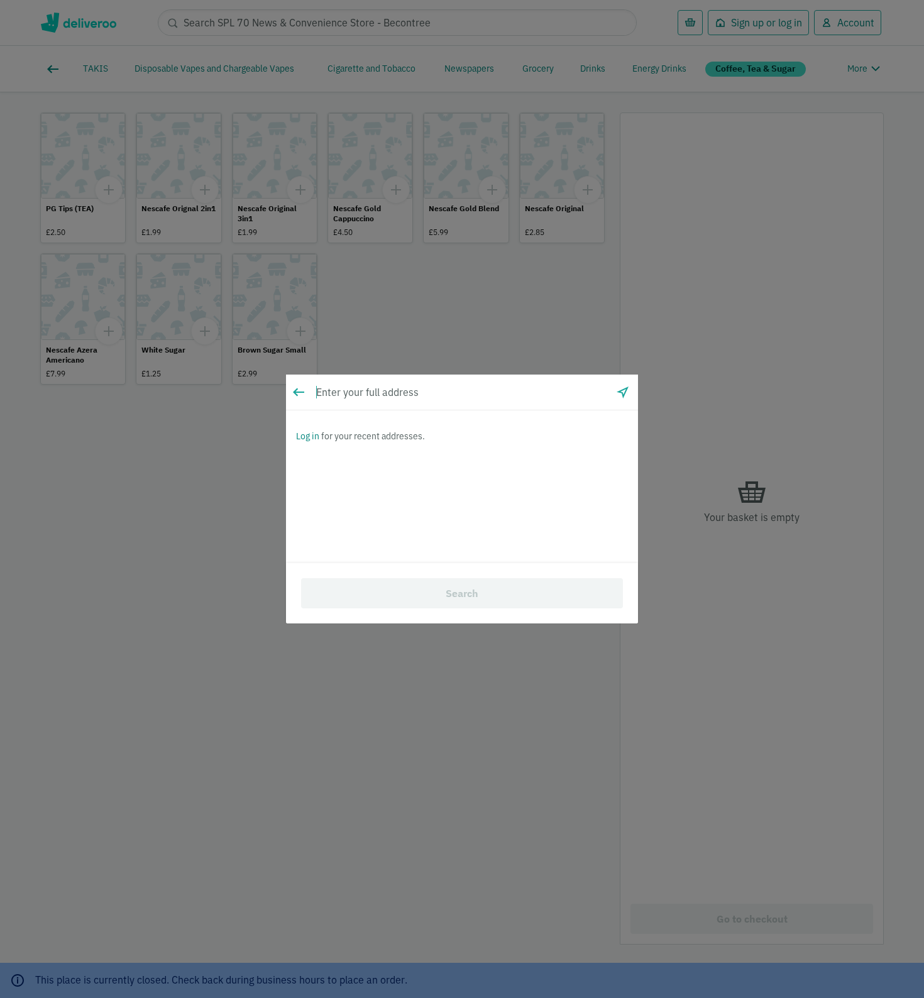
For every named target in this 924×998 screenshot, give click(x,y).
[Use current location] (623, 392)
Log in (307, 436)
